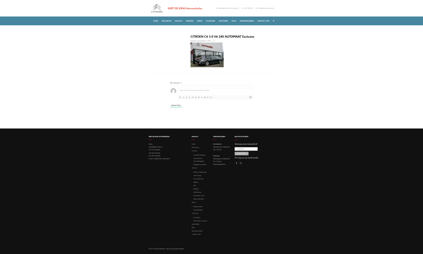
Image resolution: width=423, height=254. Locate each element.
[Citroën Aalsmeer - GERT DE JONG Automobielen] (157, 8)
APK (194, 185)
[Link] (205, 97)
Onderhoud (197, 192)
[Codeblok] (201, 97)
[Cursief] (183, 97)
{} (208, 97)
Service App (197, 175)
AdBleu (195, 182)
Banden (196, 189)
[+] (211, 97)
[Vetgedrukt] (180, 97)
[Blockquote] (198, 97)
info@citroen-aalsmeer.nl (266, 8)
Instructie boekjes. (199, 155)
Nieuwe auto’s (198, 206)
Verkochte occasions (200, 221)
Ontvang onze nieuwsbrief (246, 144)
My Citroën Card (198, 196)
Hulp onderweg (198, 199)
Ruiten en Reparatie (200, 172)
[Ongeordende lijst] (195, 97)
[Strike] (189, 97)
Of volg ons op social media (246, 158)
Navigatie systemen (200, 164)
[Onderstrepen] (186, 97)
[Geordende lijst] (192, 97)
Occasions (196, 217)
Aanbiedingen (198, 210)
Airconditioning (198, 179)
